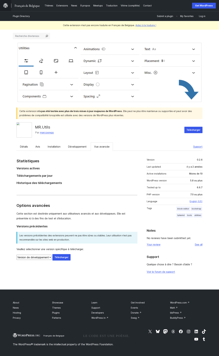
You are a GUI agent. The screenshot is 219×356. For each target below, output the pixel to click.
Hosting (17, 312)
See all (198, 244)
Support (197, 146)
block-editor (183, 208)
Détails (24, 146)
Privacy (17, 317)
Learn (94, 302)
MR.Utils (42, 127)
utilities (197, 215)
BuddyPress (178, 317)
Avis (37, 146)
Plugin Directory (21, 16)
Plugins (56, 312)
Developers (97, 312)
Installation (54, 146)
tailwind (181, 215)
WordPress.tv (99, 317)
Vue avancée (102, 146)
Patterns (56, 317)
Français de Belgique (53, 335)
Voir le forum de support (161, 271)
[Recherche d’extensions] (47, 36)
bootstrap (196, 208)
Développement (77, 146)
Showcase (57, 302)
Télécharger (193, 129)
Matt (174, 307)
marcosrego (47, 132)
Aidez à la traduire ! (145, 25)
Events (134, 307)
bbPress (176, 312)
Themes (56, 307)
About (16, 302)
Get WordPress (204, 5)
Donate (136, 312)
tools (189, 215)
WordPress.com (180, 302)
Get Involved (138, 302)
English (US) (196, 201)
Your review (153, 244)
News (16, 307)
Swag (135, 317)
